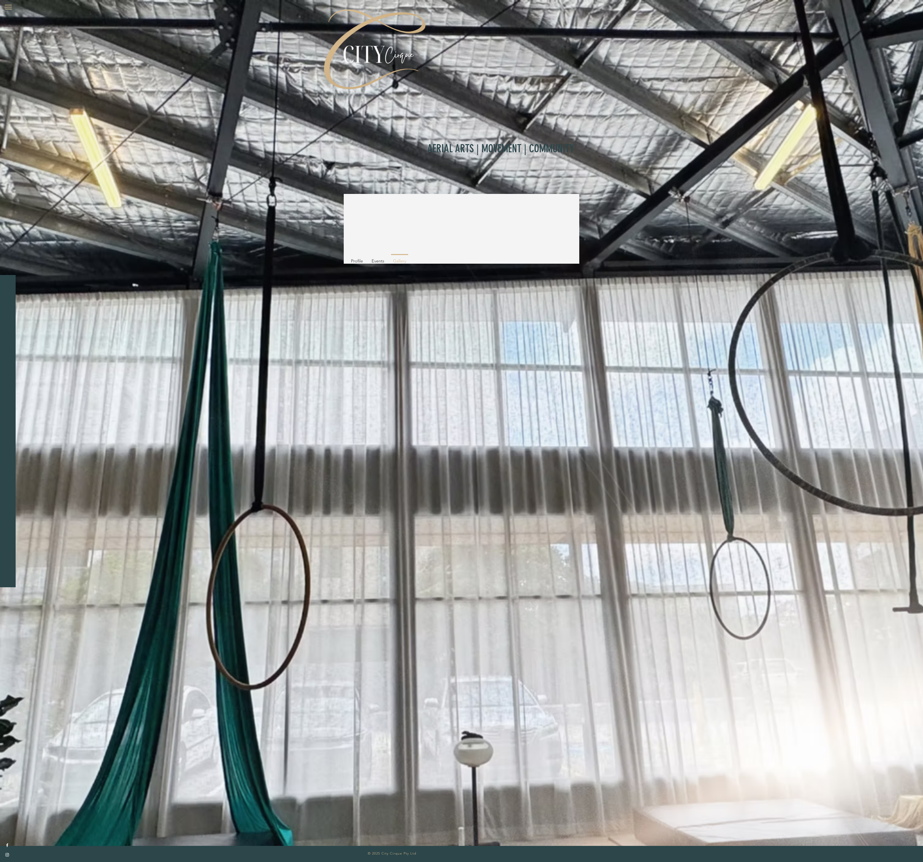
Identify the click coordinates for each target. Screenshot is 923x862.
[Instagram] (7, 854)
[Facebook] (7, 845)
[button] (8, 7)
